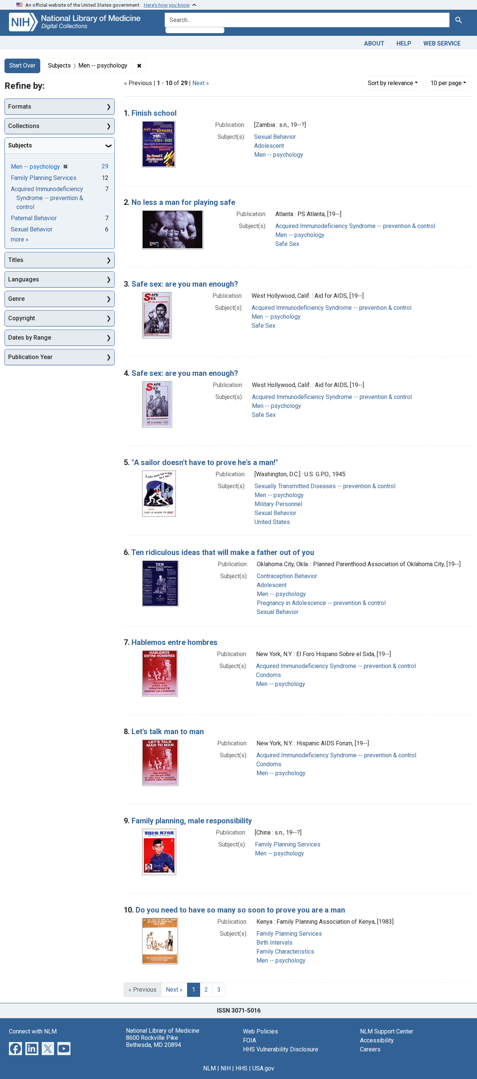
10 (446, 83)
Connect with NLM (33, 1031)
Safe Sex (287, 243)
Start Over (22, 65)
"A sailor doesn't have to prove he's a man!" (205, 462)
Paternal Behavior (34, 218)
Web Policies (260, 1031)
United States (272, 522)
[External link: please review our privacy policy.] (15, 1047)
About (374, 43)
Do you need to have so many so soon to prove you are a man (240, 909)
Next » (200, 83)
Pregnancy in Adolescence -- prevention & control (321, 602)
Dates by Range (29, 337)
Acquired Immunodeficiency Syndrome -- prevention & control (355, 226)
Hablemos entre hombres (175, 642)
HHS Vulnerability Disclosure (280, 1049)
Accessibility (377, 1040)
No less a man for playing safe (183, 202)
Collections (24, 126)
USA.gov (263, 1068)
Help (404, 43)
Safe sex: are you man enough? (185, 284)
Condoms (268, 675)
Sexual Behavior (275, 136)
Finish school (154, 113)
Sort (390, 83)
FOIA (249, 1040)
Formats (19, 106)
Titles (15, 259)
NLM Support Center (386, 1031)
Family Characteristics (285, 951)
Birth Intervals (274, 942)
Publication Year (30, 357)
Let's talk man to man (168, 731)
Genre (16, 298)
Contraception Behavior (287, 576)
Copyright (21, 318)
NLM (209, 1068)
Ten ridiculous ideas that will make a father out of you (222, 552)
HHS (241, 1068)
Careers (370, 1049)
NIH (226, 1068)
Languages (23, 279)
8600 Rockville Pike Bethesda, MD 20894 (153, 1041)
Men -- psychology (278, 154)
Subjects (20, 145)
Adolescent (269, 145)
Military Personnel (278, 504)
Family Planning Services (287, 844)
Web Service (442, 43)
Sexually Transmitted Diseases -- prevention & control (325, 486)
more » (20, 239)
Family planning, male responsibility (192, 820)
